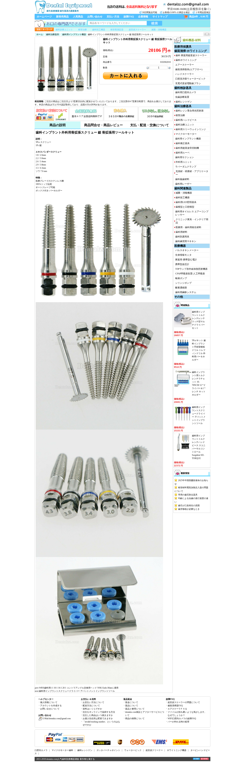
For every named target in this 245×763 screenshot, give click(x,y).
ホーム (39, 34)
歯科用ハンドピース (186, 120)
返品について (131, 705)
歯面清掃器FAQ (175, 705)
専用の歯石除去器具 (187, 494)
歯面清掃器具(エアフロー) (188, 69)
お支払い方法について (93, 702)
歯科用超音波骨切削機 (187, 148)
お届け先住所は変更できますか (98, 718)
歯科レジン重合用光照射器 (190, 110)
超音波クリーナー (154, 750)
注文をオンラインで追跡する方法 (99, 712)
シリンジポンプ (183, 283)
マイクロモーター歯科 (62, 750)
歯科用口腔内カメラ (185, 92)
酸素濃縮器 (181, 287)
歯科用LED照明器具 (186, 202)
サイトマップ (160, 16)
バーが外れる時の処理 (178, 721)
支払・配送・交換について (149, 125)
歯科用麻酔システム (185, 292)
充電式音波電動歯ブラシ (188, 83)
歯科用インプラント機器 (74, 34)
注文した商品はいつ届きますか (98, 715)
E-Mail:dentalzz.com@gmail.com (56, 718)
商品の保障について (135, 718)
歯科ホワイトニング (186, 60)
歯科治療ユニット (185, 124)
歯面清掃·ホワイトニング (190, 50)
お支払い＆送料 (88, 699)
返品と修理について (135, 709)
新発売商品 (62, 16)
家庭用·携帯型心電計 (186, 259)
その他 (178, 296)
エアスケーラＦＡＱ (177, 709)
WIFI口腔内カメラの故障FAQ (182, 718)
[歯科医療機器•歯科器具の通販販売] (63, 13)
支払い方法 (113, 16)
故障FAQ (129, 16)
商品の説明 (58, 125)
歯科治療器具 (52, 34)
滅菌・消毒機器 (158, 29)
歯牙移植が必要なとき (189, 509)
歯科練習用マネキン (185, 241)
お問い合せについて (50, 709)
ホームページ (44, 16)
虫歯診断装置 (182, 97)
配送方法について (91, 705)
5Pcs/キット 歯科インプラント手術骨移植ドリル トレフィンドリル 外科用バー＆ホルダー (199, 350)
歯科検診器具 (183, 87)
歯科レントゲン (184, 101)
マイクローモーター (186, 134)
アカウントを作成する (51, 705)
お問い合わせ (94, 16)
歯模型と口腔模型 (185, 206)
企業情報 (143, 16)
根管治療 (82, 29)
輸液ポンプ (181, 278)
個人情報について (48, 702)
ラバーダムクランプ (185, 166)
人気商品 (78, 16)
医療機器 (180, 245)
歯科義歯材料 (182, 179)
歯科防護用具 (182, 236)
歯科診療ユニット (64, 29)
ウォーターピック (133, 750)
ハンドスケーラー (184, 74)
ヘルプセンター (45, 699)
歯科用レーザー (183, 183)
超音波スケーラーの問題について (184, 702)
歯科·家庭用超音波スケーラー (191, 55)
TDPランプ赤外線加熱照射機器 (191, 269)
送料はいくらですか (92, 709)
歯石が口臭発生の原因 (189, 505)
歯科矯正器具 (183, 143)
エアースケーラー (184, 64)
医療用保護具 (183, 46)
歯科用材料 (181, 232)
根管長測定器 (116, 29)
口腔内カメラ (41, 750)
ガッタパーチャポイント (108, 750)
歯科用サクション (184, 157)
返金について (131, 702)
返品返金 (127, 699)
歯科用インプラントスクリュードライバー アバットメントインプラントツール (77, 691)
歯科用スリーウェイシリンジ (191, 129)
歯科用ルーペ (183, 152)
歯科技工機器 (98, 29)
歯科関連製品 (183, 188)
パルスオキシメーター (187, 250)
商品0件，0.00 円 (198, 16)
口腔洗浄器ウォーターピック (190, 78)
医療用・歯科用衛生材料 (188, 227)
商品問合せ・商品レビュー (103, 125)
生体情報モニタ (183, 255)
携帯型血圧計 (182, 264)
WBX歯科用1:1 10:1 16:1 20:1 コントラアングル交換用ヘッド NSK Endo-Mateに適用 (78, 688)
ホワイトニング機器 (176, 750)
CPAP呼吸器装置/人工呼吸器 (190, 273)
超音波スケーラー (137, 29)
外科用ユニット (184, 162)
